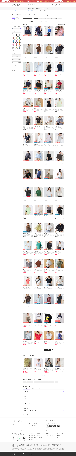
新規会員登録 (47, 433)
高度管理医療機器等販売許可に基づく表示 (30, 445)
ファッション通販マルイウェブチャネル (17, 10)
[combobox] (31, 5)
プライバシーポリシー (18, 444)
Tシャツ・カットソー (35, 10)
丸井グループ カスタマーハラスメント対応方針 (39, 444)
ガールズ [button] (13, 19)
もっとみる (44, 375)
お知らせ (58, 437)
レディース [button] (13, 18)
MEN (33, 8)
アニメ (47, 8)
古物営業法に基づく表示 (15, 445)
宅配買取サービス (55, 445)
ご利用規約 (13, 444)
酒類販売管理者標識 (21, 445)
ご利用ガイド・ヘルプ (60, 433)
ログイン (13, 424)
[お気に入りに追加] (32, 358)
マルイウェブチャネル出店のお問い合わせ (42, 445)
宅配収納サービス (14, 446)
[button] (16, 22)
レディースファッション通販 (25, 10)
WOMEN (29, 8)
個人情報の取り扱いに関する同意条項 (27, 444)
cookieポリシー (49, 444)
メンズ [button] (17, 18)
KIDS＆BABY (37, 8)
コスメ (43, 8)
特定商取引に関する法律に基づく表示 (56, 444)
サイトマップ (50, 445)
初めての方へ (58, 435)
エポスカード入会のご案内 (49, 435)
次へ (47, 349)
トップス (31, 10)
